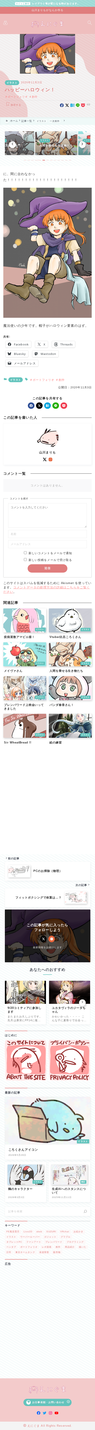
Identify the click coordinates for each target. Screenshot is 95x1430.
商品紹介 (70, 1247)
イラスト (12, 82)
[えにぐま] (47, 24)
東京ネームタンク (25, 1252)
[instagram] (50, 459)
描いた (82, 1247)
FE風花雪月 (12, 1231)
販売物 (57, 1252)
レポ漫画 (46, 1247)
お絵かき (78, 1231)
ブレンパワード (54, 1242)
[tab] (25, 160)
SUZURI (51, 1231)
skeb (39, 1231)
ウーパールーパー (30, 1237)
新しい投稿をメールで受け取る (50, 560)
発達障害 (44, 1252)
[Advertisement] (47, 800)
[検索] (85, 1211)
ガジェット (50, 1237)
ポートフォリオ (18, 96)
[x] (67, 105)
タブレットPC (14, 1242)
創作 (35, 96)
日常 (8, 1252)
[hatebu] (72, 105)
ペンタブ (11, 1247)
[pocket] (83, 105)
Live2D (28, 1231)
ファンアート (33, 1242)
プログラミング (75, 1242)
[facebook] (62, 105)
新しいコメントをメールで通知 (50, 553)
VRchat (64, 1231)
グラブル (65, 1237)
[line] (78, 105)
